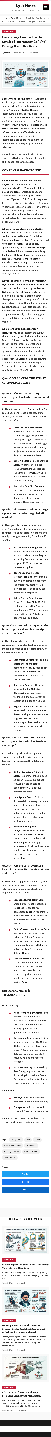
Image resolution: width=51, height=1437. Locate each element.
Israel (37, 1140)
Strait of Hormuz (31, 1151)
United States (10, 1157)
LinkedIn (26, 1189)
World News (16, 18)
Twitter (25, 1174)
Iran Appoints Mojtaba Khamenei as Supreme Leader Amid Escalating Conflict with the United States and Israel (23, 1328)
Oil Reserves (31, 1145)
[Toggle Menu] (46, 7)
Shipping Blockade (11, 1151)
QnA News (25, 5)
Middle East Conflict (12, 1145)
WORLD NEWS (9, 31)
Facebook (25, 1182)
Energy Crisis (16, 1140)
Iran (28, 1140)
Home (4, 18)
